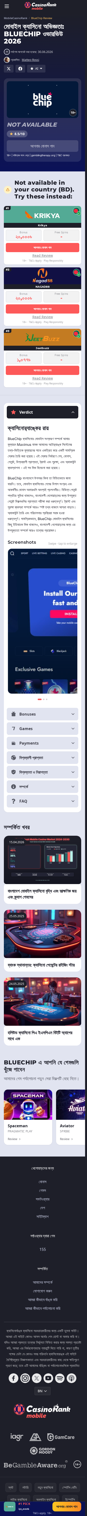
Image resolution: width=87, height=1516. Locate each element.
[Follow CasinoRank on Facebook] (13, 1378)
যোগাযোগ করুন (42, 1291)
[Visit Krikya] (9, 1506)
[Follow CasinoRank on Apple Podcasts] (71, 1378)
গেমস (42, 1190)
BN (40, 1391)
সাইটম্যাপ (42, 1216)
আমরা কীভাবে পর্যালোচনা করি (42, 1308)
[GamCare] (60, 1437)
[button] (42, 412)
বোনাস (42, 1181)
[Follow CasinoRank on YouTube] (48, 1378)
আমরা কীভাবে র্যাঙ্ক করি (42, 1299)
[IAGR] (17, 1437)
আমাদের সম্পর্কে (42, 1282)
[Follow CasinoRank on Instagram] (25, 1378)
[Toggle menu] (7, 6)
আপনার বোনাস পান (42, 146)
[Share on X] (9, 69)
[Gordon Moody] (42, 1451)
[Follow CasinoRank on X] (37, 1378)
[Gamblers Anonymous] (35, 1437)
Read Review (42, 255)
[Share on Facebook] (20, 69)
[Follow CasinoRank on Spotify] (60, 1378)
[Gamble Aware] (36, 1464)
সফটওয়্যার (42, 1199)
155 (42, 1249)
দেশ (42, 1207)
